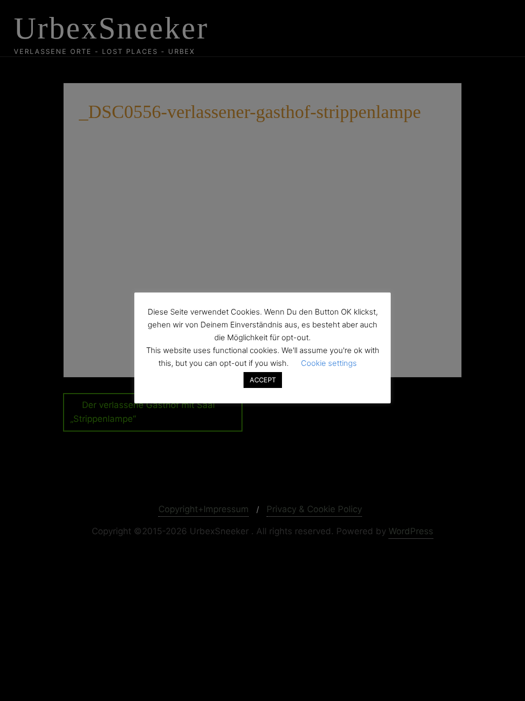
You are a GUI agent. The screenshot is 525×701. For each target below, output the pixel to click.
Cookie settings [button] (329, 363)
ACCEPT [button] (263, 380)
